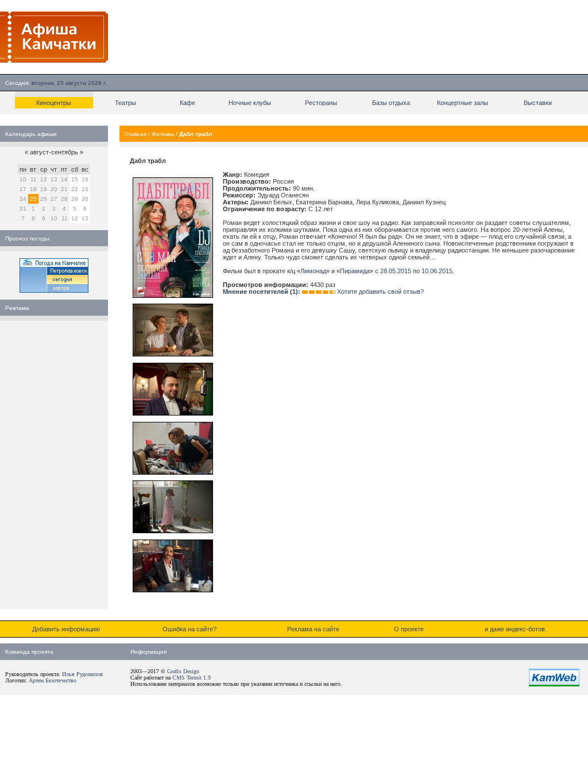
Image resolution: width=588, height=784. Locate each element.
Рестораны (321, 102)
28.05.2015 (395, 270)
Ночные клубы (250, 102)
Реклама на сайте (313, 629)
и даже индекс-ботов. (516, 629)
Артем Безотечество (52, 680)
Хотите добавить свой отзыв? (380, 291)
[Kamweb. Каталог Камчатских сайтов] (554, 684)
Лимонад (313, 270)
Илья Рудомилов (82, 674)
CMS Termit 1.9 (191, 677)
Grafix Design (183, 671)
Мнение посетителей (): (261, 291)
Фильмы (163, 134)
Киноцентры (53, 102)
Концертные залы (462, 102)
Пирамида (355, 270)
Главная (135, 134)
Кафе (187, 102)
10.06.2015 (436, 270)
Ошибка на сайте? (189, 629)
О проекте (409, 629)
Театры (125, 102)
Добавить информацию (66, 629)
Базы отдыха (391, 102)
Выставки (538, 102)
